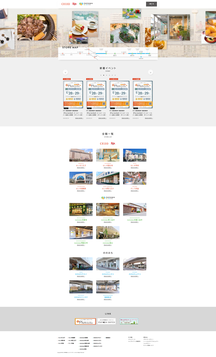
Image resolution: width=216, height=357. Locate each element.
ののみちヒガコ (137, 49)
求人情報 (130, 337)
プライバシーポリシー (148, 339)
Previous (65, 72)
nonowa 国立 (107, 52)
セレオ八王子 (89, 54)
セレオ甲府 (63, 54)
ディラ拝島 (87, 49)
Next (150, 72)
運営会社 (145, 337)
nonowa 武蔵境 (150, 54)
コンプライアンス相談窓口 (134, 341)
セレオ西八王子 (80, 53)
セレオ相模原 (95, 57)
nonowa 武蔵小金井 (132, 54)
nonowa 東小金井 (141, 52)
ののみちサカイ (147, 49)
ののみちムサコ (129, 49)
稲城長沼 (141, 57)
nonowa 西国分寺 (115, 54)
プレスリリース (131, 339)
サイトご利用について (148, 345)
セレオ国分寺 (124, 53)
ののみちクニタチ (102, 49)
